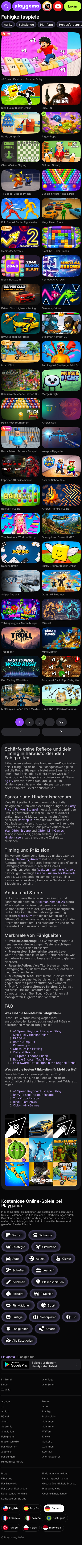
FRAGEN (19, 1038)
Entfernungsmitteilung (55, 1473)
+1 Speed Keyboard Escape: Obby (37, 1031)
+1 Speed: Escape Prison (30, 1056)
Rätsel (5, 1416)
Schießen (48, 1421)
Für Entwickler (10, 1483)
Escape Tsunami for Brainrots (55, 873)
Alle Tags (47, 1379)
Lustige (46, 1411)
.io (2, 1406)
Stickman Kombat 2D (50, 901)
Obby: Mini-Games (51, 830)
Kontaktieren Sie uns (13, 1498)
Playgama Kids (51, 1488)
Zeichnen (48, 1446)
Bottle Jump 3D (24, 1042)
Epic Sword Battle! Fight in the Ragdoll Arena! (45, 1062)
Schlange (48, 1426)
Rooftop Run (26, 820)
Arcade (5, 1401)
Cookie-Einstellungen (55, 1493)
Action (5, 1411)
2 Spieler (6, 1451)
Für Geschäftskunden (14, 1488)
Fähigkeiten (8, 1436)
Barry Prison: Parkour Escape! (33, 1094)
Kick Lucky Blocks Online (30, 1034)
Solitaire (47, 1441)
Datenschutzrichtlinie (14, 1493)
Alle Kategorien (51, 1456)
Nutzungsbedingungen (55, 1478)
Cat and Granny (24, 1052)
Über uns (6, 1478)
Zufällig (5, 1389)
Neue (4, 1384)
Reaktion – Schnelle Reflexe (56, 869)
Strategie (6, 1426)
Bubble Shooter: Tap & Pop (32, 1059)
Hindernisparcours (12, 1461)
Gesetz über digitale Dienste (59, 1483)
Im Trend (6, 1379)
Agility (9, 781)
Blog (4, 1473)
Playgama (8, 1357)
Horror (46, 1401)
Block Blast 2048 (25, 1102)
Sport (4, 1421)
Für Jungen (8, 1456)
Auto (45, 1406)
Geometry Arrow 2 (28, 859)
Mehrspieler (49, 1416)
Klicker (46, 1436)
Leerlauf (47, 1451)
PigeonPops (21, 1045)
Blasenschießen (10, 1441)
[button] (41, 1364)
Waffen (46, 1431)
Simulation (7, 1431)
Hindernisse (13, 837)
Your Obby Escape (18, 830)
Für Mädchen (9, 1446)
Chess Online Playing (27, 1048)
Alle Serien (48, 1384)
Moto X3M (25, 915)
